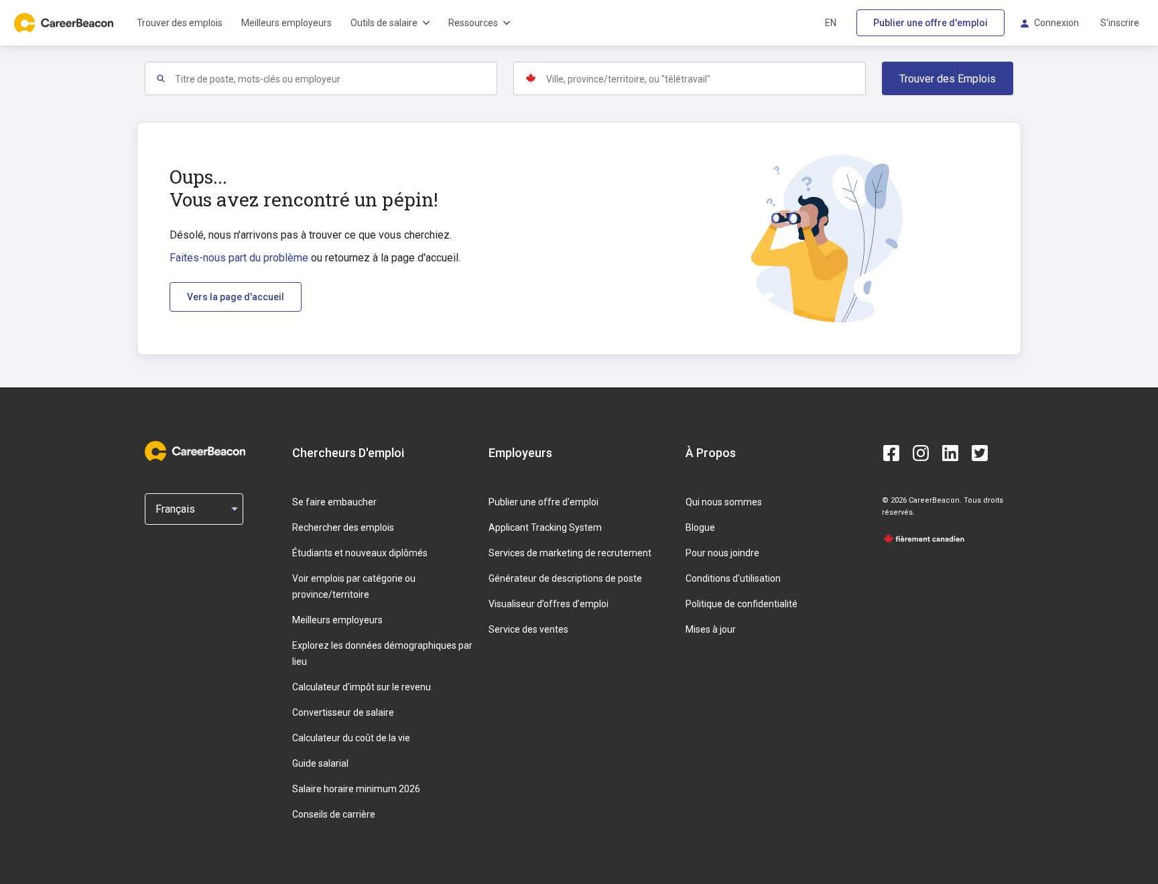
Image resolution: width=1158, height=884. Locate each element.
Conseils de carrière (333, 814)
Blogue (700, 527)
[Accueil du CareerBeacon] (65, 22)
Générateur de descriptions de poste (565, 578)
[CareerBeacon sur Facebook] (891, 453)
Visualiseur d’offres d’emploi (548, 603)
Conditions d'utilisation (733, 578)
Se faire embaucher (334, 502)
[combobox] (335, 78)
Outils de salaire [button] (383, 22)
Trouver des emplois (179, 22)
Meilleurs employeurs (286, 22)
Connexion (1056, 22)
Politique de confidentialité (741, 603)
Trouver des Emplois (947, 78)
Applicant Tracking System (545, 527)
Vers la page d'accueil (235, 297)
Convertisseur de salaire (343, 712)
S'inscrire (1119, 22)
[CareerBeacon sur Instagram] (920, 453)
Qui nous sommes (724, 502)
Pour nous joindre (722, 553)
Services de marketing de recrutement (570, 553)
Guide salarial (320, 763)
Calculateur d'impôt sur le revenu (361, 687)
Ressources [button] (473, 22)
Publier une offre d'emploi (930, 22)
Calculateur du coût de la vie (351, 738)
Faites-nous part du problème (239, 257)
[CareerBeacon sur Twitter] (979, 453)
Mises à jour (711, 629)
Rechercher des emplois (343, 527)
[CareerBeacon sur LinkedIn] (950, 453)
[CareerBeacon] (195, 452)
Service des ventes (528, 629)
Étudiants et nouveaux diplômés (360, 553)
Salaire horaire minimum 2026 (356, 788)
